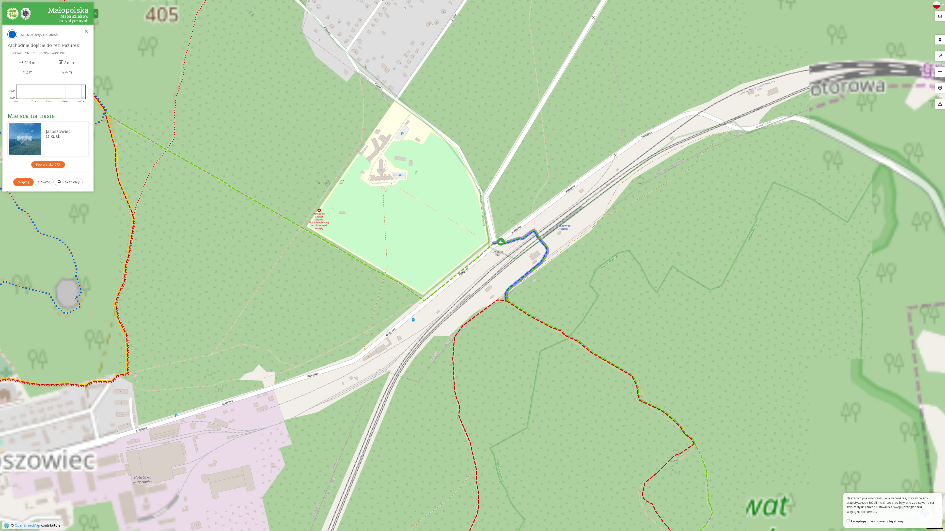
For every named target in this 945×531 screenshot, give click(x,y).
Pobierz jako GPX (48, 164)
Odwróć (44, 182)
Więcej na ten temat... (862, 511)
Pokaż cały (70, 182)
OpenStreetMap (27, 525)
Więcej (23, 182)
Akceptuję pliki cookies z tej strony (877, 521)
